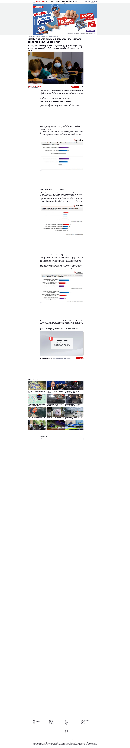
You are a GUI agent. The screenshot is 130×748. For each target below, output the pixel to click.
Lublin (66, 732)
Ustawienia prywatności (80, 739)
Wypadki (34, 722)
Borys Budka (50, 724)
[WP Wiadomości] (41, 1)
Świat (52, 1)
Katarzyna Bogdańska (37, 86)
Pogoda (63, 1)
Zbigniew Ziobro (51, 720)
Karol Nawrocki (51, 729)
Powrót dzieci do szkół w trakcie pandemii (49, 90)
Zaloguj (93, 1)
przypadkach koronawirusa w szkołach (66, 257)
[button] (89, 1)
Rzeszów (66, 731)
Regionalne (68, 1)
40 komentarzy (75, 86)
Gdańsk (66, 724)
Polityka (75, 1)
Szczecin (66, 722)
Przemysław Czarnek (52, 719)
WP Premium (58, 1)
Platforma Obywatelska (84, 719)
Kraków (66, 720)
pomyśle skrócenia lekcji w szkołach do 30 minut (68, 194)
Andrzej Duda (51, 721)
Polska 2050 (83, 724)
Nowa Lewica (83, 723)
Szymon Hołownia (51, 723)
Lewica (82, 722)
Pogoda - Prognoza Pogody (37, 721)
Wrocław (66, 719)
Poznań (66, 723)
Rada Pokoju (34, 719)
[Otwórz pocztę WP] (86, 1)
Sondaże (34, 723)
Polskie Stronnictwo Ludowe (85, 720)
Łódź (66, 721)
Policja (34, 720)
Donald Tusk (50, 722)
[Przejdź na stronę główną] (34, 2)
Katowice (66, 730)
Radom (66, 729)
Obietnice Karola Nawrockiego (37, 724)
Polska (47, 1)
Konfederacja (83, 721)
